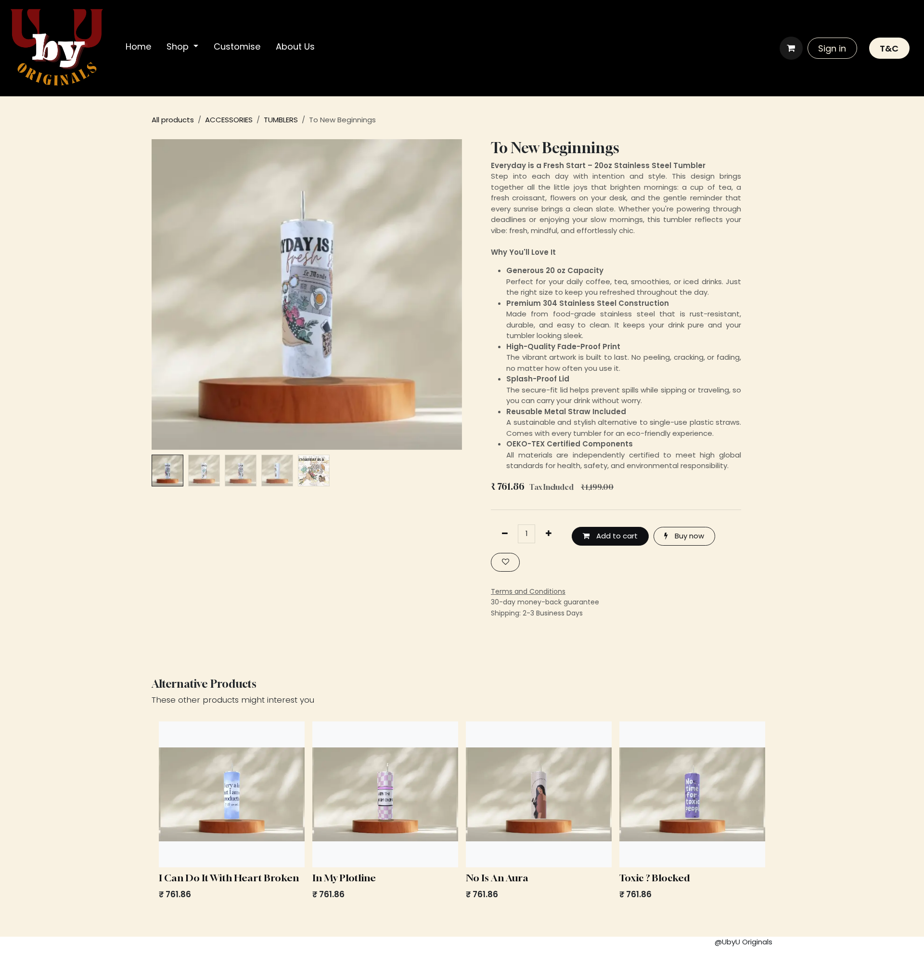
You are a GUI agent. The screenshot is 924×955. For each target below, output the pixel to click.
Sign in (832, 48)
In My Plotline (344, 877)
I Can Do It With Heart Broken (229, 877)
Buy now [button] (688, 536)
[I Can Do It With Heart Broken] (232, 794)
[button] (167, 294)
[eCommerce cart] (791, 48)
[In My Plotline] (385, 794)
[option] (462, 813)
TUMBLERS (281, 120)
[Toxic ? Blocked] (692, 794)
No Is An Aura (497, 877)
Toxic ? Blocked (654, 877)
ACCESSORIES (229, 120)
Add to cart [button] (616, 536)
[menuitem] (138, 48)
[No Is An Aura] (539, 794)
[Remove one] (504, 533)
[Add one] (548, 533)
